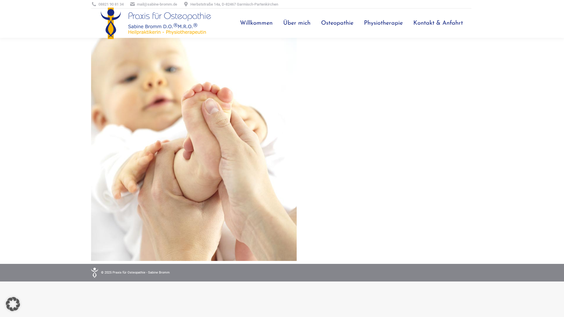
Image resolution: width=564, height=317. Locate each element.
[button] (13, 304)
